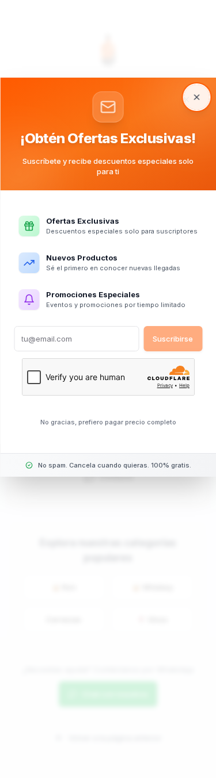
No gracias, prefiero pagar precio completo (108, 422)
